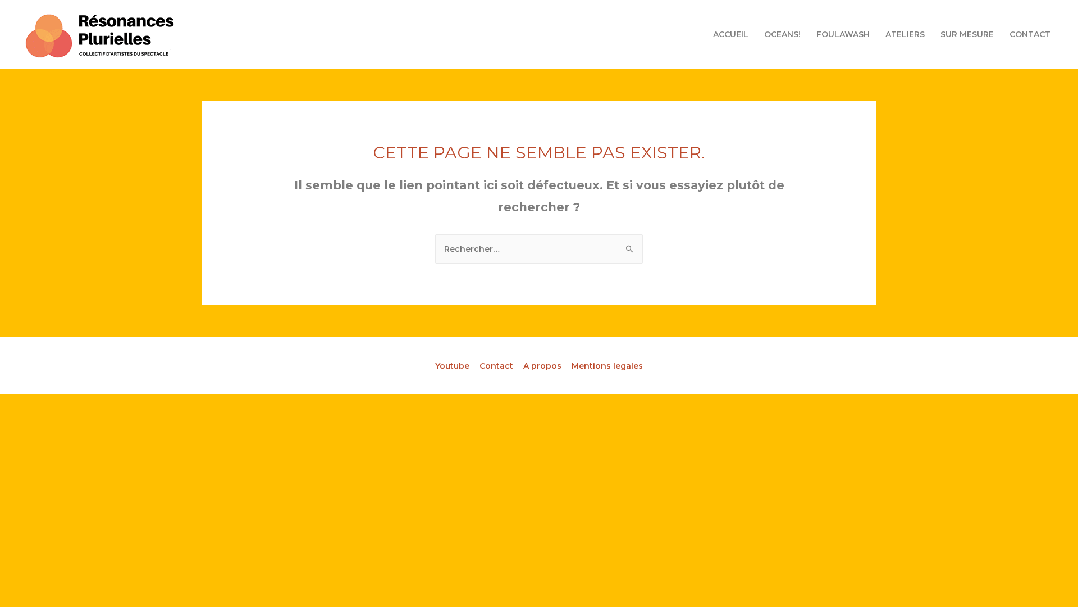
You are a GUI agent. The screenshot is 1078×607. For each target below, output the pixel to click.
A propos (542, 366)
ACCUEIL (730, 34)
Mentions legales (607, 366)
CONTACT (1030, 34)
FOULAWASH (843, 34)
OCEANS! (782, 34)
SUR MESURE (967, 34)
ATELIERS (905, 34)
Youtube (452, 366)
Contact (496, 366)
